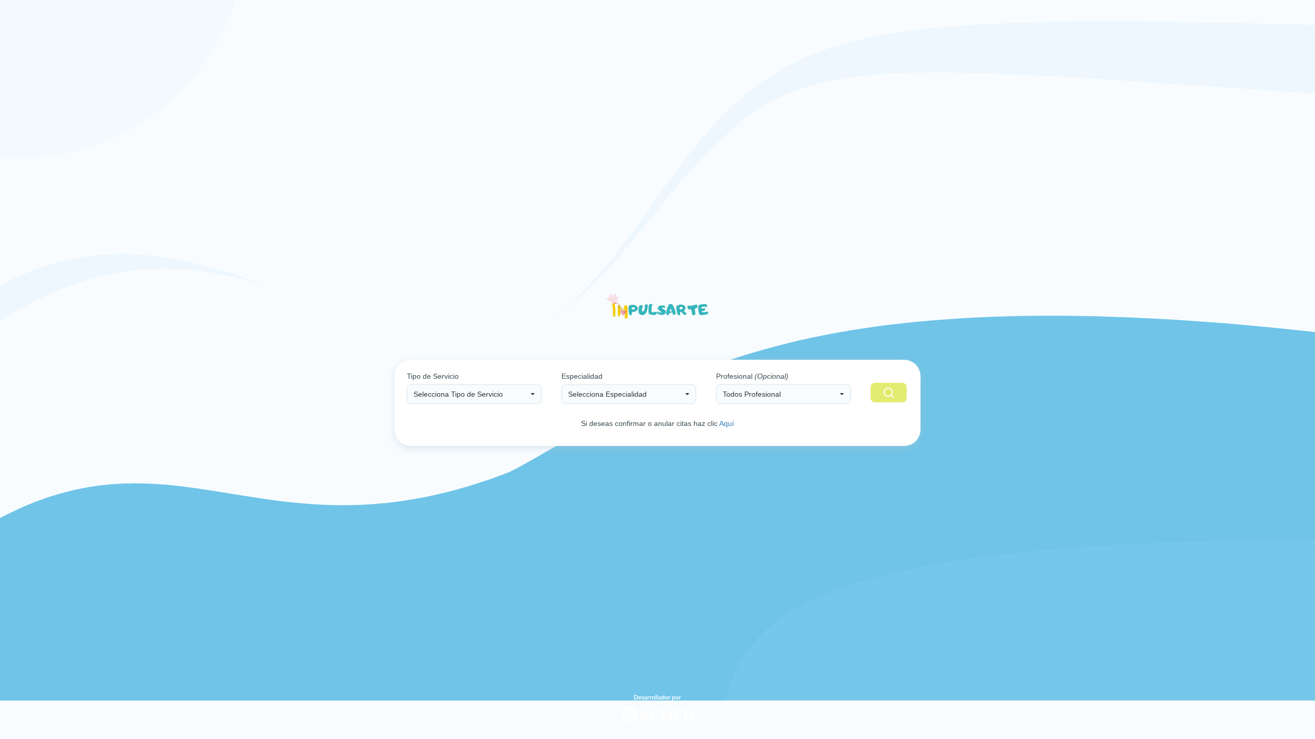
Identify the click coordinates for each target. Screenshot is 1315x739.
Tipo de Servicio (433, 376)
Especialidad (582, 376)
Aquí (726, 423)
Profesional (752, 376)
